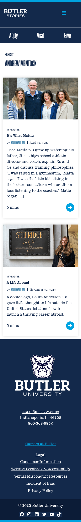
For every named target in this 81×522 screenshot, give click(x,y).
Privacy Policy (40, 490)
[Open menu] (64, 12)
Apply (13, 35)
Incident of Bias (40, 483)
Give (67, 35)
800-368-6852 (40, 423)
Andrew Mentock (18, 142)
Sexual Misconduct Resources (40, 476)
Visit (40, 35)
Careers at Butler (40, 444)
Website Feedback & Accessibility (40, 469)
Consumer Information (40, 461)
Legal (40, 454)
